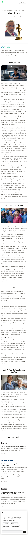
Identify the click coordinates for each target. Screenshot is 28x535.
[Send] (24, 532)
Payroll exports (6, 526)
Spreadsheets (5, 523)
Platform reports (14, 523)
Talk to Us (23, 2)
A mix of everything (15, 526)
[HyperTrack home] (2, 2)
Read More (3, 506)
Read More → (4, 453)
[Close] (25, 513)
